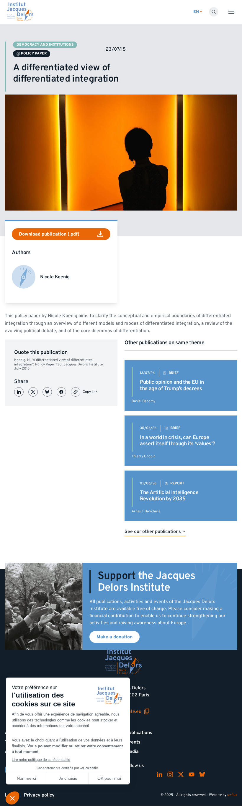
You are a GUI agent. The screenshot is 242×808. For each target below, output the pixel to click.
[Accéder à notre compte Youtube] (191, 774)
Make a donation (115, 637)
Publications (139, 732)
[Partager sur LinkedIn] (19, 392)
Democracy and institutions (45, 44)
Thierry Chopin (144, 456)
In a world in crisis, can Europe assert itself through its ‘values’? (177, 441)
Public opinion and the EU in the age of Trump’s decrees (172, 385)
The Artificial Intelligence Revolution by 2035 (169, 496)
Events (133, 742)
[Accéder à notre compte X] (181, 774)
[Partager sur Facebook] (61, 392)
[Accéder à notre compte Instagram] (170, 774)
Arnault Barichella (146, 511)
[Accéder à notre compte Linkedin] (160, 774)
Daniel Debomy (143, 401)
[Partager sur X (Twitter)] (33, 392)
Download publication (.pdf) (49, 234)
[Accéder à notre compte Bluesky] (202, 774)
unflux (232, 794)
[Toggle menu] (231, 12)
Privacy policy (39, 795)
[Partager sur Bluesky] (47, 392)
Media (132, 751)
